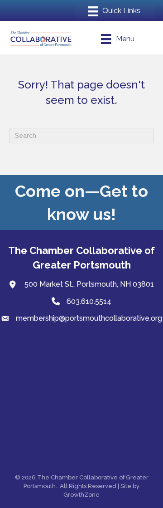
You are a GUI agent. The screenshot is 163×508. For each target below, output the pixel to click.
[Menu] (114, 11)
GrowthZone (81, 494)
